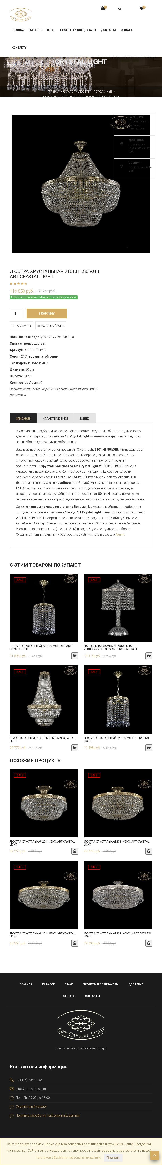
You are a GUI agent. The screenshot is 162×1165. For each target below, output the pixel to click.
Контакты (19, 47)
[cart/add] (74, 655)
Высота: (16, 376)
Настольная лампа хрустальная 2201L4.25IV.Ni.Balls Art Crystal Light (110, 647)
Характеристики (55, 418)
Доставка (108, 30)
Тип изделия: (20, 363)
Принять (113, 1158)
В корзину (47, 313)
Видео (85, 418)
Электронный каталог (31, 1106)
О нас (51, 30)
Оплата (126, 30)
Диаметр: (17, 369)
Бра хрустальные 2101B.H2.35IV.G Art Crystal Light (42, 739)
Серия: (15, 356)
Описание (23, 418)
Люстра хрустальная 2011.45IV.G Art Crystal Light (116, 843)
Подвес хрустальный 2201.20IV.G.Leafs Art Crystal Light (41, 647)
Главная (18, 30)
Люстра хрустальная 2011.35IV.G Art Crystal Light (42, 843)
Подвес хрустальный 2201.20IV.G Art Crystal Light (117, 739)
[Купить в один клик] (44, 609)
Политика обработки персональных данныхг (48, 1115)
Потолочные (103, 91)
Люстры (84, 91)
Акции (120, 534)
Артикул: (16, 350)
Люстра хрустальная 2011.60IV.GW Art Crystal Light (118, 935)
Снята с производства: (27, 343)
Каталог (35, 30)
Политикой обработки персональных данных (68, 1157)
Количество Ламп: (24, 383)
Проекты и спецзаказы (78, 30)
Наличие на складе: (25, 337)
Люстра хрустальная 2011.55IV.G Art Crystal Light (42, 935)
